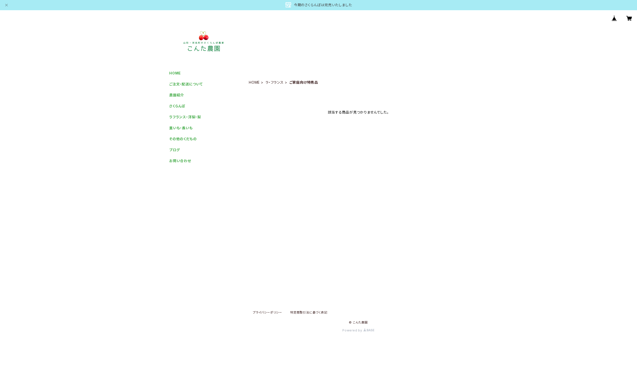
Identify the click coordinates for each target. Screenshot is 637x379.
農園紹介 (176, 95)
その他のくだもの (183, 139)
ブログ (174, 150)
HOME (254, 82)
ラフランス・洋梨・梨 (185, 117)
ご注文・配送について (186, 84)
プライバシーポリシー (267, 312)
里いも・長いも (181, 128)
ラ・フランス (274, 82)
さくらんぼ (177, 106)
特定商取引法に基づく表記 (308, 312)
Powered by (352, 330)
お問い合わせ (180, 161)
